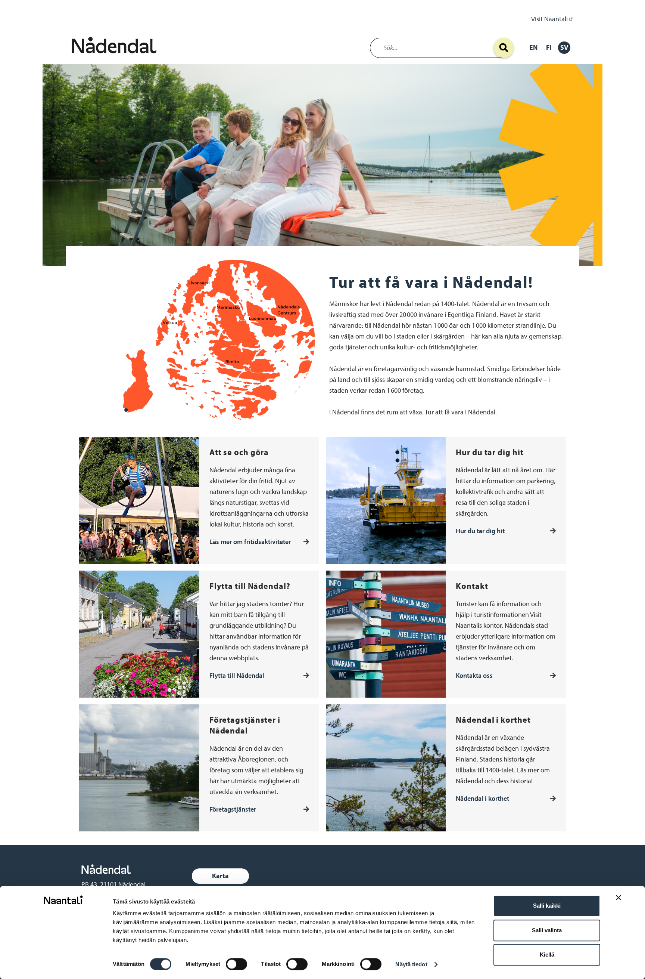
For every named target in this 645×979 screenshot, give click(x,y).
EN (533, 47)
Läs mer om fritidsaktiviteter (250, 541)
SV (564, 47)
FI (548, 47)
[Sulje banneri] (618, 903)
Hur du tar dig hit (480, 530)
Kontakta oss (474, 675)
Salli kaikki (547, 905)
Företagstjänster (232, 809)
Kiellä (547, 954)
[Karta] (192, 876)
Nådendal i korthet (482, 798)
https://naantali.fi (135, 869)
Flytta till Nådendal (236, 675)
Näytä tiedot (411, 964)
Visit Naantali (549, 19)
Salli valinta (547, 930)
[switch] (236, 964)
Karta (220, 875)
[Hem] (115, 55)
